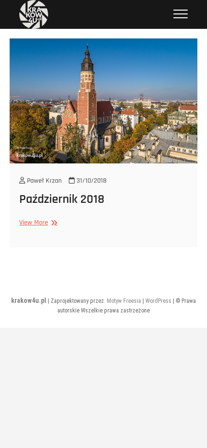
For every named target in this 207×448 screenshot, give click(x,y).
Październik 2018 (61, 199)
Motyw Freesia (124, 301)
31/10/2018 (90, 180)
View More (37, 223)
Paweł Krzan (43, 180)
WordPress (158, 301)
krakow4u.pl (28, 300)
